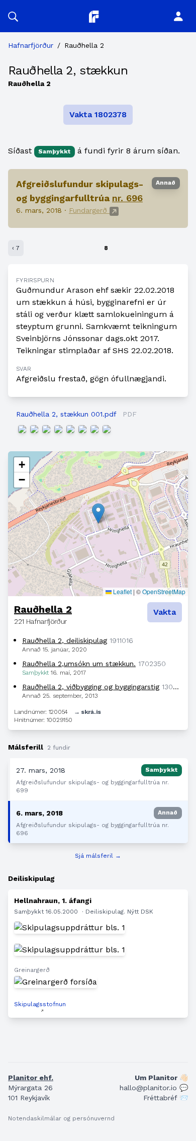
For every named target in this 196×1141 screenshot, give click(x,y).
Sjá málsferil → (98, 855)
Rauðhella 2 (43, 609)
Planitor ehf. (30, 1078)
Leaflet (122, 591)
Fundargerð (89, 210)
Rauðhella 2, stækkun (68, 70)
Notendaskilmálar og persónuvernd (61, 1118)
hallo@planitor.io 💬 (154, 1088)
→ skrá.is (87, 711)
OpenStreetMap (163, 591)
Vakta (164, 612)
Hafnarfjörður (30, 45)
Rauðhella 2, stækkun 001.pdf (66, 414)
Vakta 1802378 (98, 114)
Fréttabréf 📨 (165, 1098)
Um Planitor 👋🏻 (161, 1078)
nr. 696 (127, 198)
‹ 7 (16, 248)
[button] (13, 16)
